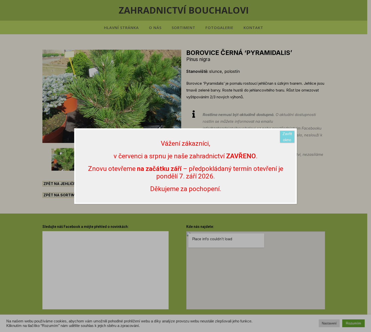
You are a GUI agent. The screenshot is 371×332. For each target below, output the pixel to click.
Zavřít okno (287, 137)
